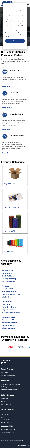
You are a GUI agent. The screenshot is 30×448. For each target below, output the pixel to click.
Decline (15, 45)
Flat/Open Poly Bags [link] (10, 207)
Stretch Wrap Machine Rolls (11, 312)
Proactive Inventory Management (10, 384)
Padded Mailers (7, 301)
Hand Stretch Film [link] (10, 231)
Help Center (4, 372)
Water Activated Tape (9, 317)
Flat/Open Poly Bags (8, 281)
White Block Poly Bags (9, 322)
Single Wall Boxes (8, 310)
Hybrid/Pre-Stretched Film (11, 294)
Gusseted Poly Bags (8, 289)
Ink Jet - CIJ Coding (8, 328)
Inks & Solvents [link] (9, 252)
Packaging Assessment (8, 387)
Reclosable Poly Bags (9, 307)
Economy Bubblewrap (9, 279)
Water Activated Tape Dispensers (13, 320)
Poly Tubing (6, 304)
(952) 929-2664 (5, 414)
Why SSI (3, 401)
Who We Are (4, 398)
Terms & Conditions (23, 445)
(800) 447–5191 (5, 419)
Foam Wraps (6, 286)
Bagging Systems (8, 325)
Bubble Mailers (7, 273)
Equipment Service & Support (9, 389)
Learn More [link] (6, 86)
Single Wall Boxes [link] (10, 184)
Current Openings (6, 404)
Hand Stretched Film (9, 291)
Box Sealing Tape (7, 270)
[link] (10, 349)
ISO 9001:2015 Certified (8, 375)
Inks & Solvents (7, 297)
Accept (15, 40)
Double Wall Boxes (8, 276)
